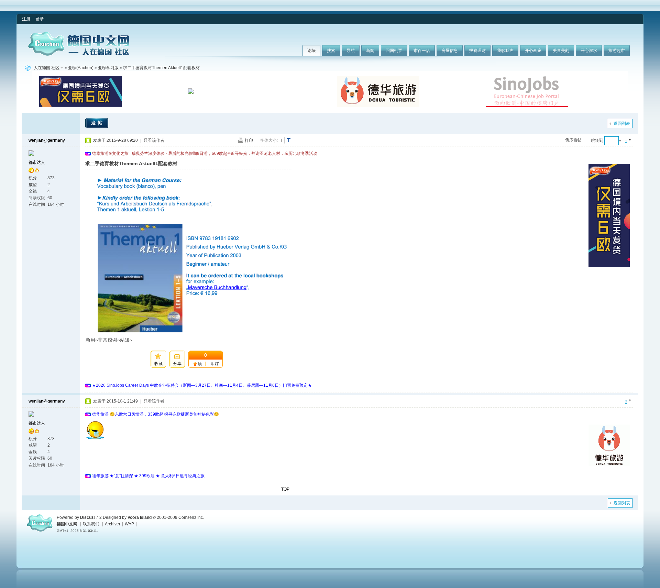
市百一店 (422, 50)
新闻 (370, 50)
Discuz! (87, 517)
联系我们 (91, 524)
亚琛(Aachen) (81, 67)
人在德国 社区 (46, 67)
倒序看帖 (573, 140)
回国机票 (394, 50)
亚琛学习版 (108, 67)
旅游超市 (616, 50)
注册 (26, 19)
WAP (129, 524)
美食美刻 (561, 50)
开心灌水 (589, 50)
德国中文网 (67, 524)
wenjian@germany (47, 140)
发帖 (97, 123)
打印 (249, 140)
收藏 (158, 363)
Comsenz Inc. (191, 517)
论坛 (311, 50)
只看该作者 (154, 140)
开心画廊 (533, 50)
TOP (285, 489)
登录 (39, 19)
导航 (350, 50)
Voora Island (140, 517)
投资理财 (477, 50)
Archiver (112, 524)
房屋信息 (449, 50)
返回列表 (622, 123)
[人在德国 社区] (78, 54)
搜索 (331, 50)
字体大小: (269, 140)
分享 (177, 363)
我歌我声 (505, 50)
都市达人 (37, 162)
